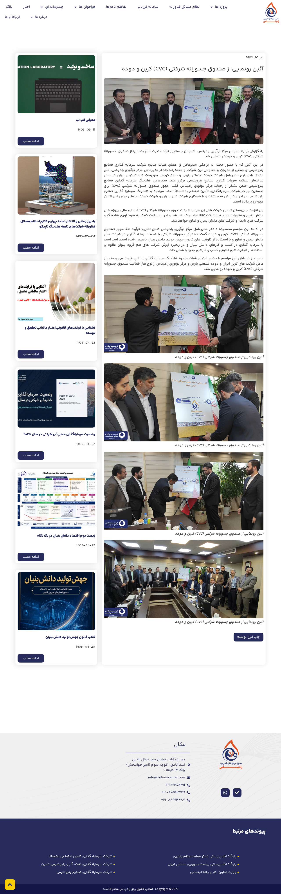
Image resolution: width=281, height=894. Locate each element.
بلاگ (9, 7)
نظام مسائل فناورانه (184, 7)
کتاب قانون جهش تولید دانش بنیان (70, 637)
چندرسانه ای (54, 7)
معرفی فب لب (85, 120)
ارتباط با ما (12, 17)
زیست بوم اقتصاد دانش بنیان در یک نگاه (66, 536)
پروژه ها (221, 7)
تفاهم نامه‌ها (116, 7)
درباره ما (41, 17)
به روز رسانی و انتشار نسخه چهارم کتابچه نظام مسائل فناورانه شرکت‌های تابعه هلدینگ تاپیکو (57, 224)
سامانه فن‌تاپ (147, 7)
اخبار (26, 7)
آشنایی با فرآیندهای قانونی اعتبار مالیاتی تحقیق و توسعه (60, 330)
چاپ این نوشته (248, 637)
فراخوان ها (87, 7)
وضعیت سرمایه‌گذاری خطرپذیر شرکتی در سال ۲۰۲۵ (59, 434)
